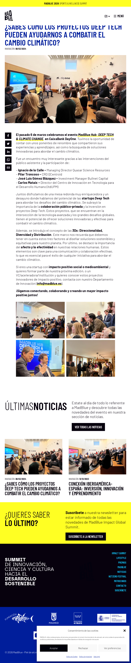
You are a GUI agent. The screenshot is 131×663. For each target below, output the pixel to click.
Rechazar (83, 648)
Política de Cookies (71, 656)
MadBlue (122, 567)
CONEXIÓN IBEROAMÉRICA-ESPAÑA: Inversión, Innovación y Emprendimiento (96, 488)
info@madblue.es (49, 283)
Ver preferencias (112, 648)
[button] (124, 630)
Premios (122, 562)
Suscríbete (120, 590)
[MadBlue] (9, 19)
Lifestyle (121, 557)
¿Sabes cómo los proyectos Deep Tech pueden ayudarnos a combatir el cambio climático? (33, 488)
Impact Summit (119, 553)
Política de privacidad (85, 656)
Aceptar (54, 648)
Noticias (121, 571)
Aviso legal (97, 656)
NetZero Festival (117, 576)
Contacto (121, 585)
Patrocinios (120, 581)
